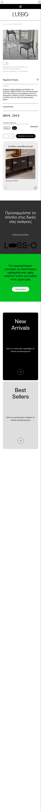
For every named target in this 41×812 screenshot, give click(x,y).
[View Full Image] (34, 56)
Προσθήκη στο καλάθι (26, 136)
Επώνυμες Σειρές (7, 24)
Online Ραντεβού (20, 289)
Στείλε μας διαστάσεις (20, 234)
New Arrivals (20, 346)
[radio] (6, 128)
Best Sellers (20, 415)
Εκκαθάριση (34, 126)
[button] (36, 45)
